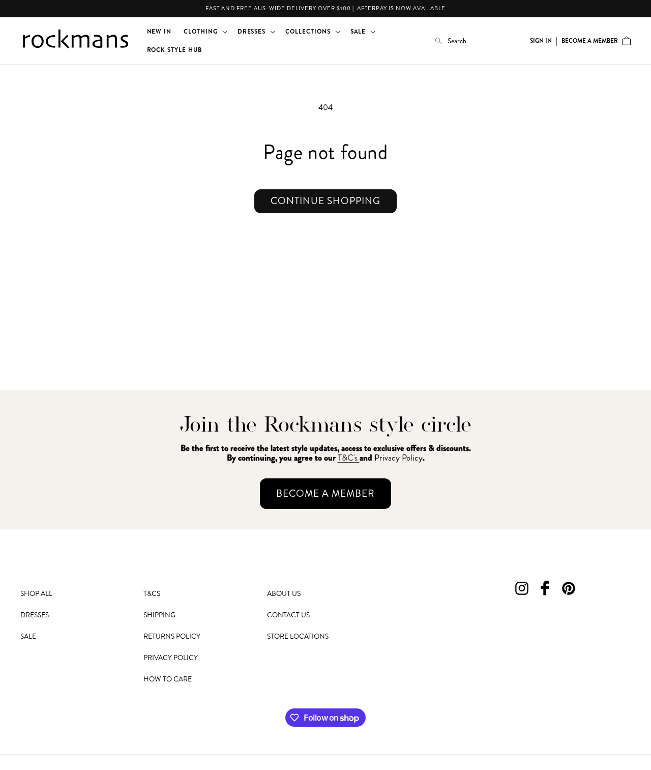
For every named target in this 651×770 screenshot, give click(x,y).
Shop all (36, 593)
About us (284, 593)
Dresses (34, 615)
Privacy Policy (170, 657)
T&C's (349, 457)
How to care (167, 679)
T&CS (151, 593)
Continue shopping (325, 201)
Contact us (288, 615)
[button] (204, 31)
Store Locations (298, 636)
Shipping (159, 615)
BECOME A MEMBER (325, 493)
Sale (28, 636)
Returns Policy (171, 636)
